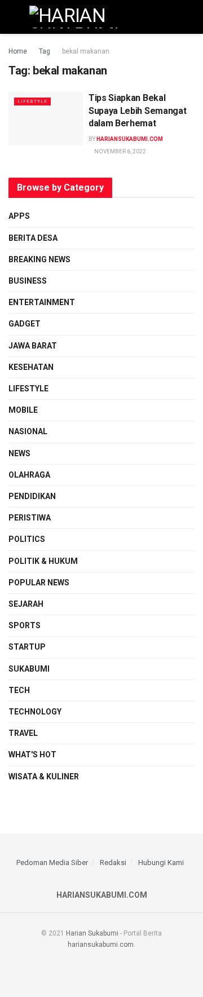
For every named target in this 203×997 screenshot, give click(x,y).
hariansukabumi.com (129, 139)
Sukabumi (29, 668)
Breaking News (39, 259)
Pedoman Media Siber (52, 862)
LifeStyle (32, 101)
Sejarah (25, 603)
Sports (24, 625)
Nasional (27, 431)
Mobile (23, 409)
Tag (44, 51)
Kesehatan (31, 367)
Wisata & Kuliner (43, 776)
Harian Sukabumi (92, 933)
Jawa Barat (32, 345)
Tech (19, 690)
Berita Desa (33, 237)
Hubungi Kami (161, 862)
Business (27, 280)
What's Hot (32, 754)
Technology (34, 711)
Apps (19, 215)
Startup (27, 646)
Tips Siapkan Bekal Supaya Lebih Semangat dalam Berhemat (137, 110)
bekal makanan (85, 51)
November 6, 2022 (119, 151)
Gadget (24, 323)
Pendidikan (32, 496)
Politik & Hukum (43, 561)
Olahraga (29, 474)
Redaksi (113, 862)
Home (17, 51)
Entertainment (41, 302)
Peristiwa (29, 517)
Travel (23, 733)
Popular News (38, 582)
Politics (26, 539)
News (19, 453)
